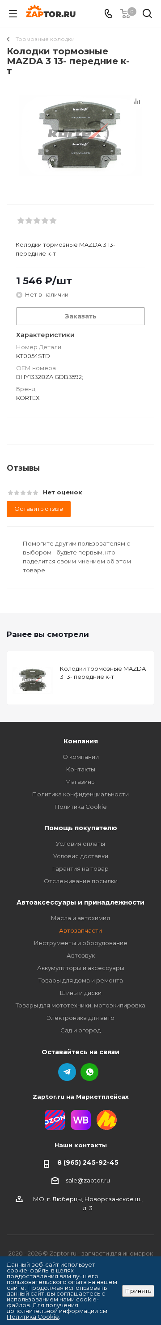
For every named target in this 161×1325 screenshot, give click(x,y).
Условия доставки (80, 856)
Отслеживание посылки (81, 881)
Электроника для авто (80, 1017)
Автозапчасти (80, 930)
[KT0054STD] (80, 140)
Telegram (67, 1072)
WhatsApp (89, 1072)
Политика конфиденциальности (80, 794)
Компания (81, 741)
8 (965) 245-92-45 (88, 1162)
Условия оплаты (80, 843)
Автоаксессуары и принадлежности (80, 902)
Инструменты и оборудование (80, 942)
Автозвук (81, 955)
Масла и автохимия (80, 917)
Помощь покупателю (80, 828)
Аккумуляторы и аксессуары (80, 967)
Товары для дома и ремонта (80, 980)
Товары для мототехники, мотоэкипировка (80, 1005)
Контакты (80, 769)
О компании (81, 756)
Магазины (80, 781)
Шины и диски (81, 992)
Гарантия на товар (80, 868)
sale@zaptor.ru (88, 1180)
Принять (138, 1290)
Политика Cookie (81, 806)
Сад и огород (80, 1030)
